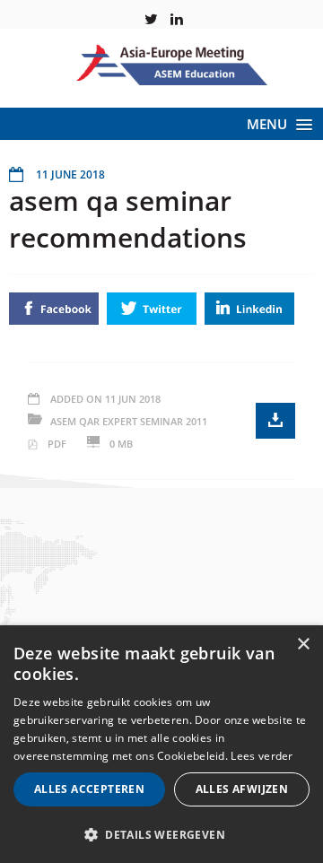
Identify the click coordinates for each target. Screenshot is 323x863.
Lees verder (261, 755)
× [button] (303, 644)
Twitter (151, 308)
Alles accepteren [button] (89, 789)
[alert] (161, 744)
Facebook (54, 308)
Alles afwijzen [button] (242, 789)
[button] (161, 833)
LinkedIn (249, 308)
